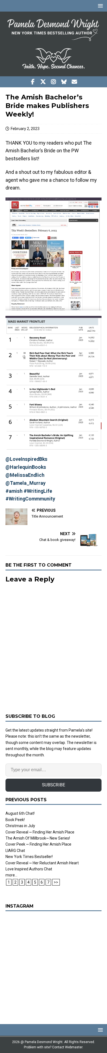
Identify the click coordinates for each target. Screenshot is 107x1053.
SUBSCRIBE (53, 784)
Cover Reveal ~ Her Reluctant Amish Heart (42, 863)
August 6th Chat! (20, 813)
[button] (99, 5)
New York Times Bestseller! (29, 856)
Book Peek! (15, 820)
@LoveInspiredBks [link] (26, 459)
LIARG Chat (15, 850)
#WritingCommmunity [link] (30, 499)
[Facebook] (33, 81)
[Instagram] (53, 81)
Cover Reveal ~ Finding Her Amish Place (39, 832)
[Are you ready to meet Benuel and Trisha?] (53, 965)
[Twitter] (43, 81)
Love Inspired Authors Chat (28, 869)
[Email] (74, 81)
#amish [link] (13, 491)
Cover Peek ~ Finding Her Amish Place (38, 844)
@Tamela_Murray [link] (25, 483)
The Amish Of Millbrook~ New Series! (37, 838)
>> (56, 882)
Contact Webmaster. (67, 1047)
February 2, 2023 (25, 128)
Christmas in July (20, 826)
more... (11, 875)
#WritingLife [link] (38, 491)
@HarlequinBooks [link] (25, 467)
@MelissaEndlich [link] (24, 475)
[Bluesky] (64, 81)
